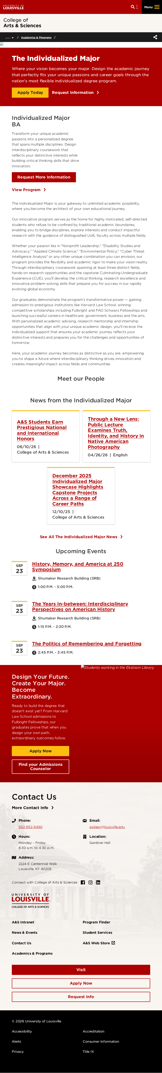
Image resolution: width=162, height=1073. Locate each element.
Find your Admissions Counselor (41, 766)
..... (8, 37)
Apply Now (40, 751)
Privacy (18, 1052)
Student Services (97, 933)
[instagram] (90, 882)
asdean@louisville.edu (107, 827)
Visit (80, 970)
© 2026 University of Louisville (36, 1021)
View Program (27, 190)
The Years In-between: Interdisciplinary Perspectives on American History (80, 606)
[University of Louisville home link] (13, 7)
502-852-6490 (30, 827)
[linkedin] (98, 882)
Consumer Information (101, 1041)
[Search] (135, 7)
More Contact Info (31, 807)
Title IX (88, 1052)
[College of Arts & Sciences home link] (31, 900)
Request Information (73, 92)
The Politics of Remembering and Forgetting (87, 643)
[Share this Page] (154, 37)
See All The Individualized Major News (79, 537)
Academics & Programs (36, 37)
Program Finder (96, 922)
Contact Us (21, 943)
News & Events (24, 933)
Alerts (16, 1041)
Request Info (81, 997)
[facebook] (83, 882)
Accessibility (22, 1031)
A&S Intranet (23, 922)
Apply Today (30, 92)
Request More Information (43, 177)
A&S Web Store (96, 943)
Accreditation (93, 1031)
